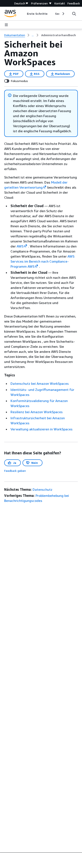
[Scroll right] (63, 13)
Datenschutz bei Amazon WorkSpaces (40, 383)
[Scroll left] (23, 13)
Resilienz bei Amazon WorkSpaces (37, 412)
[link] (58, 35)
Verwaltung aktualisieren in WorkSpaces (42, 429)
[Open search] (74, 13)
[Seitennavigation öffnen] (6, 24)
